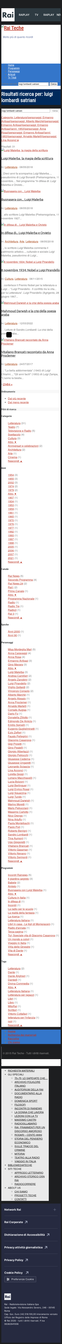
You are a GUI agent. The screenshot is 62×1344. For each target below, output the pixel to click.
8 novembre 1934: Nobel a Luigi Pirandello (30, 270)
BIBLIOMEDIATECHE (20, 1165)
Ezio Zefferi (14, 732)
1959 (11, 509)
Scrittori (12, 1010)
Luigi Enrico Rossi (18, 789)
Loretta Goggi (16, 774)
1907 (11, 497)
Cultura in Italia (17, 897)
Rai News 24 (15, 583)
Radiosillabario (26, 1123)
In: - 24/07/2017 (17, 364)
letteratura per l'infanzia (21, 1017)
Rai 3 (11, 614)
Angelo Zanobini (17, 679)
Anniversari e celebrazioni (23, 446)
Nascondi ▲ (15, 461)
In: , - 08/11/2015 (22, 279)
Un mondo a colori (18, 939)
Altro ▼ (12, 442)
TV (36, 15)
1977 (11, 528)
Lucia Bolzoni (16, 781)
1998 (11, 543)
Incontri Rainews (18, 875)
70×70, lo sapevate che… (31, 1078)
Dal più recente (17, 398)
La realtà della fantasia (21, 913)
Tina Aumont (15, 838)
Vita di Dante (15, 950)
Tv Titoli (12, 77)
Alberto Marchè (17, 695)
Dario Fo (13, 713)
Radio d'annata (17, 928)
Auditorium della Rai (29, 1089)
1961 (11, 513)
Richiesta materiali (21, 1070)
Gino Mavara (15, 664)
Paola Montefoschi (19, 823)
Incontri (12, 905)
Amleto (12, 886)
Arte (22, 241)
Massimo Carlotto (18, 812)
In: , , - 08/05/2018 (27, 241)
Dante (11, 972)
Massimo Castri (25, 1119)
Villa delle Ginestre (19, 947)
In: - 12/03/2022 (17, 323)
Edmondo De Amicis (20, 721)
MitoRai (12, 1006)
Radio (11, 602)
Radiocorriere (25, 1184)
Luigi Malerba (16, 672)
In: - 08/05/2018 (17, 167)
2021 (11, 558)
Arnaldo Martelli (17, 706)
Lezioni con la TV (26, 1116)
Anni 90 (12, 635)
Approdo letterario (29, 1172)
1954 (11, 475)
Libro (11, 1002)
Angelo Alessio (17, 698)
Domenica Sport (26, 1101)
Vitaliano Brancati (18, 846)
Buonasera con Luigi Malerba (25, 890)
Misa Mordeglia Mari (20, 649)
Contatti (21, 1199)
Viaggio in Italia (17, 943)
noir (10, 1021)
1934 (11, 501)
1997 (11, 539)
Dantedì (12, 980)
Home (11, 65)
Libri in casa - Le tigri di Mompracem (29, 924)
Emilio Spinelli (16, 725)
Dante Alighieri (16, 976)
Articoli (11, 74)
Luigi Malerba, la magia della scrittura (27, 158)
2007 (11, 554)
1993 (11, 535)
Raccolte (13, 1038)
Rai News (14, 576)
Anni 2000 (14, 631)
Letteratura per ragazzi (21, 995)
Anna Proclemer (17, 702)
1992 (11, 531)
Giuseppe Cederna (19, 759)
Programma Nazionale (21, 598)
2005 (11, 547)
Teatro (11, 427)
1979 (11, 490)
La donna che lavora (29, 1112)
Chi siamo (14, 1042)
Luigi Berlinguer (17, 785)
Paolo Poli (14, 827)
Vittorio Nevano (17, 853)
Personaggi (14, 71)
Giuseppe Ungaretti (19, 763)
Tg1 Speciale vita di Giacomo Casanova (31, 935)
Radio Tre (14, 606)
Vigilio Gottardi (16, 687)
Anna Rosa (14, 657)
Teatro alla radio (27, 1157)
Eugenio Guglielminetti (21, 729)
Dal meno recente (18, 402)
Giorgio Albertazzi (18, 751)
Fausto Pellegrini (18, 736)
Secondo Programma (20, 580)
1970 (11, 520)
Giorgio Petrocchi (18, 755)
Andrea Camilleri (18, 676)
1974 (11, 486)
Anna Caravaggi (17, 653)
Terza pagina (15, 931)
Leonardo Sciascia (19, 766)
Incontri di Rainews (28, 1108)
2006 (11, 550)
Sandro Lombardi (18, 834)
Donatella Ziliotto (18, 717)
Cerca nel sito (9, 84)
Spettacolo (14, 434)
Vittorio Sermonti (17, 857)
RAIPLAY (24, 15)
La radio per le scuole (20, 909)
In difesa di (14, 901)
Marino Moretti (16, 804)
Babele (12, 882)
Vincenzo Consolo (19, 691)
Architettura (11, 241)
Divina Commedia (18, 983)
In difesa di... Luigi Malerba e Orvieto (26, 233)
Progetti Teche (25, 1195)
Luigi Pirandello (17, 683)
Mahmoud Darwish (19, 800)
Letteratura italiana (19, 920)
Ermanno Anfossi (18, 661)
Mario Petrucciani (18, 808)
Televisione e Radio (19, 431)
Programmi (14, 68)
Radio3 (12, 610)
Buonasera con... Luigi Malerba (22, 199)
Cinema (12, 457)
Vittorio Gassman (18, 849)
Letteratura (11, 167)
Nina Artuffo (15, 819)
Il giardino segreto (18, 879)
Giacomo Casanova (19, 740)
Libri (10, 998)
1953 (11, 505)
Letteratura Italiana (19, 991)
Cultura (9, 279)
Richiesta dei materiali (22, 1035)
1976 (11, 524)
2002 (11, 482)
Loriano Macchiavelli (20, 778)
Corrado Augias (17, 710)
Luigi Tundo (15, 797)
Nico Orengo (15, 815)
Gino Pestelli (15, 747)
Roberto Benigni (17, 831)
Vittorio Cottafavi (17, 1014)
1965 (11, 516)
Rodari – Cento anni (28, 1135)
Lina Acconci (15, 770)
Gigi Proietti (15, 744)
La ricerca (14, 916)
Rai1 (11, 587)
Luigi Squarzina (17, 793)
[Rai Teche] (12, 28)
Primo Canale (16, 591)
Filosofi (20, 1104)
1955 (11, 479)
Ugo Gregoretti (16, 842)
